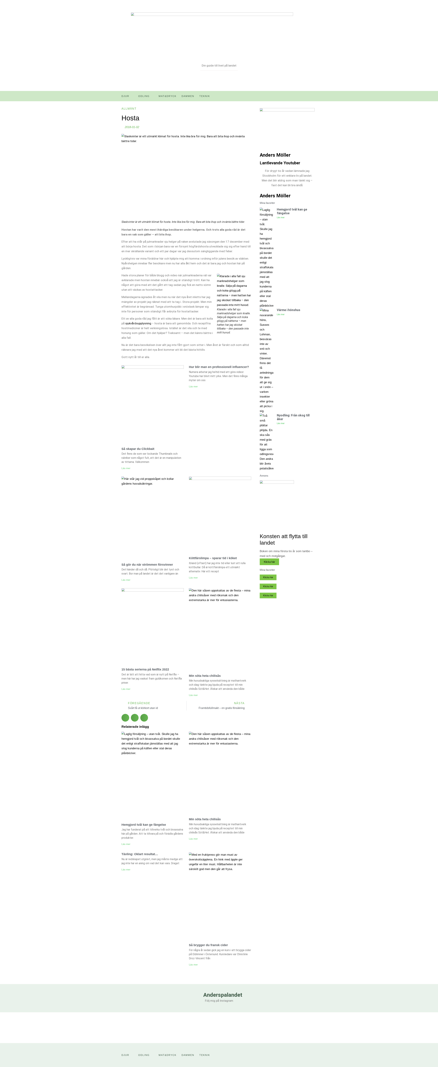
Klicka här (269, 561)
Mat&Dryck (167, 96)
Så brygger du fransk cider (208, 945)
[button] (125, 718)
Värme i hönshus (288, 310)
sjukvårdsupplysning (138, 323)
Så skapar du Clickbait (137, 449)
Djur (125, 96)
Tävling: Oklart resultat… (139, 854)
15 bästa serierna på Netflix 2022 (145, 669)
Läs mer (125, 468)
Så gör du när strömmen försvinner (147, 564)
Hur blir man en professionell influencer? (219, 367)
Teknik (204, 96)
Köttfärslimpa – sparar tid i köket (213, 558)
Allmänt (129, 108)
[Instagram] (314, 97)
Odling (144, 96)
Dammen (188, 96)
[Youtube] (306, 97)
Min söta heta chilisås (205, 675)
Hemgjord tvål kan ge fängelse (143, 824)
